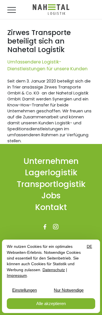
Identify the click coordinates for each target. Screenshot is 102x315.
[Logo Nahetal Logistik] (51, 10)
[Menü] (12, 10)
